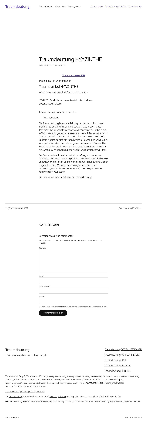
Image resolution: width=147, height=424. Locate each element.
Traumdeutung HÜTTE (18, 208)
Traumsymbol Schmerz (74, 383)
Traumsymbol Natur (93, 379)
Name (41, 276)
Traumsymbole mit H (59, 65)
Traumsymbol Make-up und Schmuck (68, 380)
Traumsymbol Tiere (94, 382)
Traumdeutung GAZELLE (117, 365)
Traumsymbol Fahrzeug (56, 376)
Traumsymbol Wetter (13, 386)
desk (49, 65)
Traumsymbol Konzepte (17, 379)
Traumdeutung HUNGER (117, 370)
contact (40, 391)
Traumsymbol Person (37, 383)
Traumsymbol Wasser (114, 382)
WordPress (138, 417)
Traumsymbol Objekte (114, 379)
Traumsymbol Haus (110, 376)
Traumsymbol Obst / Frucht (16, 383)
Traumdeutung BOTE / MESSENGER (123, 349)
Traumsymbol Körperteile (41, 379)
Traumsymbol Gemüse (92, 376)
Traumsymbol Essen (36, 376)
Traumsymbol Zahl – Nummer (34, 386)
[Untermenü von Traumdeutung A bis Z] (125, 6)
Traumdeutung (17, 6)
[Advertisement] (73, 26)
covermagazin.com (58, 396)
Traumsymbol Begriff (15, 376)
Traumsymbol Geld (74, 376)
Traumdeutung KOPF (116, 360)
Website (41, 296)
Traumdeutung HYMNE (128, 208)
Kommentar (43, 248)
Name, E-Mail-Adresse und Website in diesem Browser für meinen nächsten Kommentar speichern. (74, 307)
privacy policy (27, 391)
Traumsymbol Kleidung (129, 376)
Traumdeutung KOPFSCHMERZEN (122, 354)
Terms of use (12, 391)
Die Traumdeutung (82, 177)
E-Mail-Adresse (44, 286)
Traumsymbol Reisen (55, 383)
